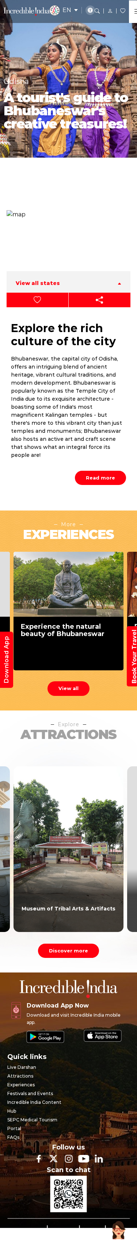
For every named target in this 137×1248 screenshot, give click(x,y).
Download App (6, 659)
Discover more (68, 951)
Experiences (21, 1084)
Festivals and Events (30, 1093)
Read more (100, 478)
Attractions (20, 1076)
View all (68, 688)
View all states (38, 283)
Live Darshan (21, 1067)
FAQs (13, 1137)
